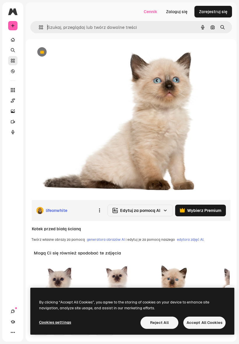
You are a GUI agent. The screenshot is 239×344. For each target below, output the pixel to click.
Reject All (159, 322)
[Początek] (12, 39)
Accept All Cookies (204, 322)
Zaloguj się (176, 11)
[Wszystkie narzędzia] (12, 90)
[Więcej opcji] (99, 210)
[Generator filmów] (12, 121)
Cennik (150, 11)
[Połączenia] (12, 311)
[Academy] (12, 322)
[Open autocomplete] (39, 27)
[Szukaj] (12, 50)
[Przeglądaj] (12, 71)
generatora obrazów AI (106, 239)
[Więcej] (12, 332)
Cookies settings (55, 322)
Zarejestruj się (213, 11)
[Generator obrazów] (12, 111)
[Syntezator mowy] (12, 132)
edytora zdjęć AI (190, 239)
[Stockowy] (12, 60)
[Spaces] (12, 100)
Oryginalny (72, 52)
